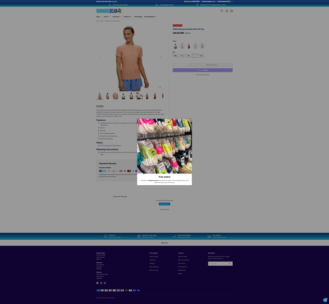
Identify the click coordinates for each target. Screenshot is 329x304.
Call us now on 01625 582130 (192, 1)
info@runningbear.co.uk (208, 1)
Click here (114, 1)
